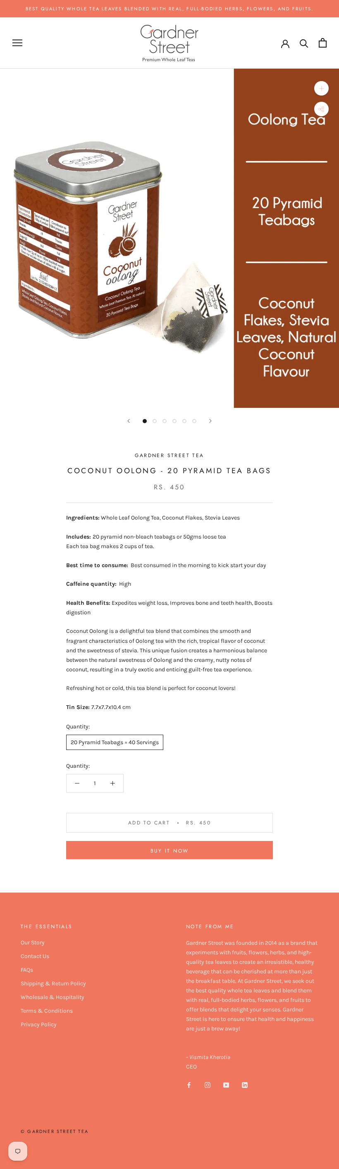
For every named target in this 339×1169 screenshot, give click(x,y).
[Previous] (128, 421)
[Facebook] (189, 1084)
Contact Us (35, 956)
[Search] (304, 42)
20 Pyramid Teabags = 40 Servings (115, 742)
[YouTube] (226, 1084)
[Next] (210, 421)
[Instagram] (207, 1084)
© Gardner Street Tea (54, 1131)
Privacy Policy (39, 1024)
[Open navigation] (17, 42)
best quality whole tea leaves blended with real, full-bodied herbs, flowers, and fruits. (170, 8)
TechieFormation (94, 1147)
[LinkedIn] (245, 1084)
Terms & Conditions (47, 1010)
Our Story (33, 942)
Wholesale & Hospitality (52, 997)
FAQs (27, 969)
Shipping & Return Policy (53, 983)
